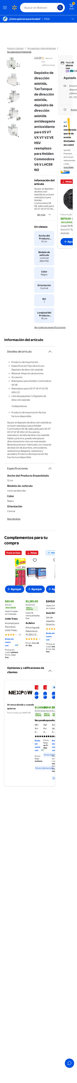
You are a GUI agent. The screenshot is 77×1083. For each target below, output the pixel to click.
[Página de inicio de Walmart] (14, 7)
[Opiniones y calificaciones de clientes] (50, 669)
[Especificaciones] (50, 468)
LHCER (38, 57)
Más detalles (13, 518)
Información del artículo (23, 340)
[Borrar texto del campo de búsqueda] (55, 7)
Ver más (41, 214)
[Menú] (6, 7)
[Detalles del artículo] (50, 351)
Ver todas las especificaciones (50, 327)
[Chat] (69, 1063)
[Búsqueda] (60, 7)
